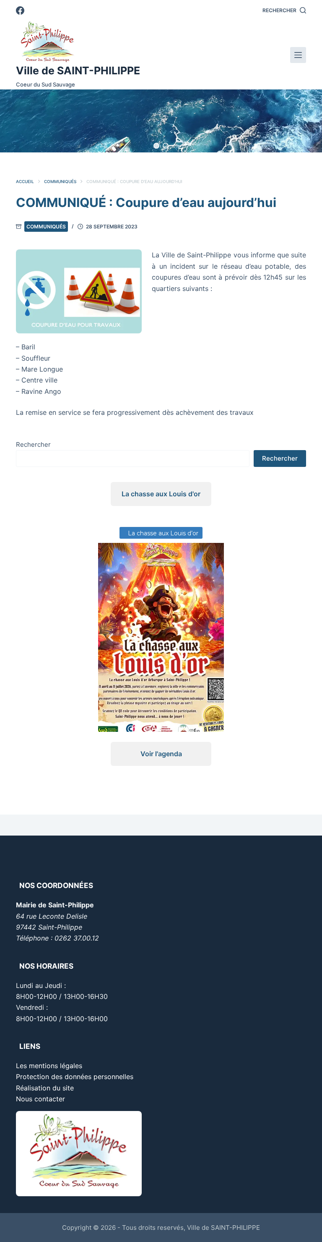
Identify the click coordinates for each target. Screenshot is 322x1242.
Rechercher (33, 444)
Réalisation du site (45, 1088)
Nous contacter (40, 1099)
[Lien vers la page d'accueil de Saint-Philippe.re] (78, 42)
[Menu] (298, 55)
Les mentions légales (49, 1065)
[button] (156, 146)
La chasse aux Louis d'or (161, 494)
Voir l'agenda (161, 753)
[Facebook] (20, 10)
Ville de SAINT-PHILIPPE (78, 70)
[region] (161, 120)
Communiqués (46, 226)
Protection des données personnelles (74, 1076)
